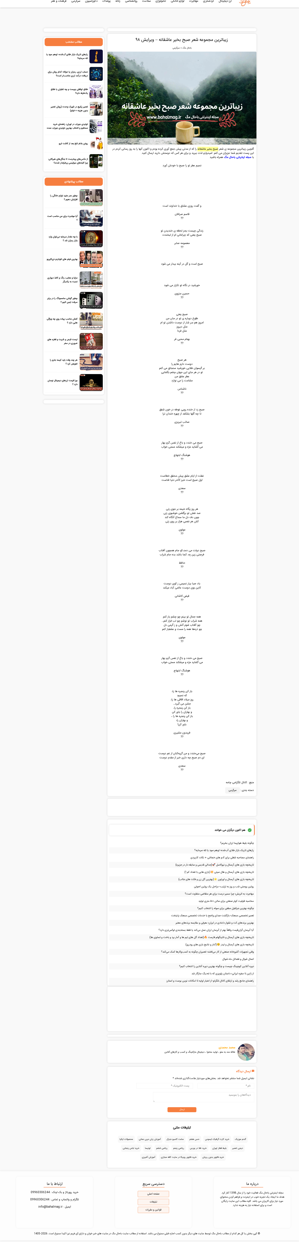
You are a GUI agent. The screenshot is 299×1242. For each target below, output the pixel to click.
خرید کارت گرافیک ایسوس (217, 1139)
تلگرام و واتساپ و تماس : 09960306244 (54, 1199)
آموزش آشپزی (148, 1157)
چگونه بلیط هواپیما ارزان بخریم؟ (237, 843)
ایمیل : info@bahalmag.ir (54, 1207)
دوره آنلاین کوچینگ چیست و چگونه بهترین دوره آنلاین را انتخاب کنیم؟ (216, 966)
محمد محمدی (227, 1047)
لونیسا (148, 1148)
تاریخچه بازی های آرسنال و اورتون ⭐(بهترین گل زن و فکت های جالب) (216, 879)
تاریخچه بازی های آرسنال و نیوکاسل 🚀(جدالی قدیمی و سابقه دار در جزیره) (214, 865)
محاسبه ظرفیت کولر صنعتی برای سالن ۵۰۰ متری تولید (226, 901)
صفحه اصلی (153, 1194)
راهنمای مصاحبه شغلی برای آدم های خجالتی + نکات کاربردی (222, 858)
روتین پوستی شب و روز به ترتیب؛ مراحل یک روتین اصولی (224, 887)
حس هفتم (194, 1139)
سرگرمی (176, 48)
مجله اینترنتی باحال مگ (237, 157)
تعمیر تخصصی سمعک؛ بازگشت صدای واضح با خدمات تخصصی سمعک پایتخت (212, 916)
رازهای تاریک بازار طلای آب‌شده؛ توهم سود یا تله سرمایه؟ (224, 850)
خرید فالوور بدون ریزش (213, 1157)
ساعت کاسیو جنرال (175, 1139)
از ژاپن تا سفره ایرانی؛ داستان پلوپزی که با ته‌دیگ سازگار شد (223, 974)
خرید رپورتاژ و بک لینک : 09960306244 (54, 1192)
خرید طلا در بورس (198, 1148)
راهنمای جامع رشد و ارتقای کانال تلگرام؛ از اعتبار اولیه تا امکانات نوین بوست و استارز (210, 981)
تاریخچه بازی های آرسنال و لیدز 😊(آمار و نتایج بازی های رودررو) (219, 945)
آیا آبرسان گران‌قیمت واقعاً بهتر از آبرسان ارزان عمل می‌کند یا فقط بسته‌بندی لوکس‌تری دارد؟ (206, 930)
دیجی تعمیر (237, 1148)
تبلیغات (153, 1202)
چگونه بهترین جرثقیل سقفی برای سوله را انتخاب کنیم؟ (225, 908)
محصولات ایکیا (126, 1139)
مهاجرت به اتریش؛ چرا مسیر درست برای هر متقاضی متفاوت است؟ (219, 894)
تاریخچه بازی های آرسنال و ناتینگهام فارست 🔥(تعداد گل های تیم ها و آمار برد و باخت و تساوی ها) (202, 937)
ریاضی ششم (161, 1148)
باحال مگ (187, 48)
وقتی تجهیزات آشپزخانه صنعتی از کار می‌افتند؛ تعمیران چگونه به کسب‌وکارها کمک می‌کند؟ (207, 952)
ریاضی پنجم (178, 1148)
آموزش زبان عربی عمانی (150, 1139)
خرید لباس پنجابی (131, 1148)
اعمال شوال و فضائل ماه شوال (238, 959)
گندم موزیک (240, 1139)
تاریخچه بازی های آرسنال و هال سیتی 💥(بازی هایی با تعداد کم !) (219, 872)
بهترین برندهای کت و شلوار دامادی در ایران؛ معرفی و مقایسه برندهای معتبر (215, 923)
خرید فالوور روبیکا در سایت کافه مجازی (179, 1157)
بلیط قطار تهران (219, 1148)
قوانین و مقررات (153, 1210)
